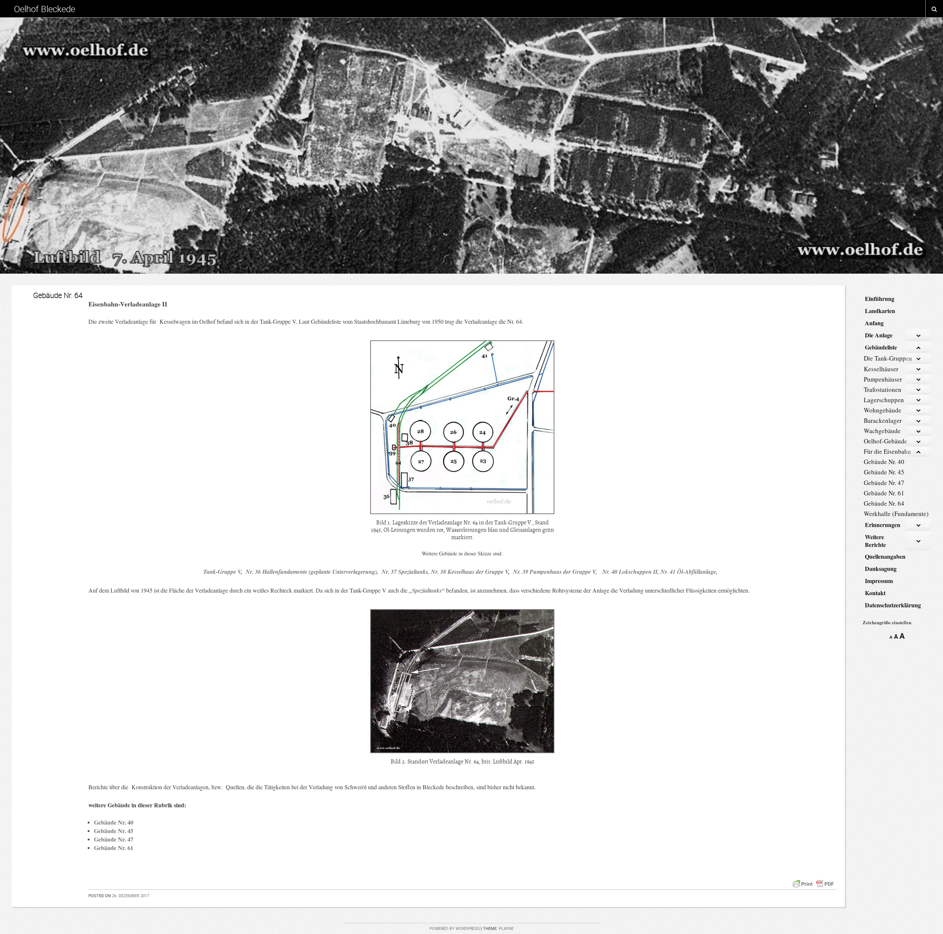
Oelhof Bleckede (44, 9)
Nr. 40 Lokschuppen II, (631, 572)
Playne (506, 928)
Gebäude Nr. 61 (113, 847)
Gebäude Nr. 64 (58, 295)
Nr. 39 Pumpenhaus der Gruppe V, (555, 572)
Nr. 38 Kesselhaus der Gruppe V (469, 572)
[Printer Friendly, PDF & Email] (813, 882)
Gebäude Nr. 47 (113, 839)
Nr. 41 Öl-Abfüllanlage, (689, 572)
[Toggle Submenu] (918, 335)
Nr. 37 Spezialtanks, (405, 572)
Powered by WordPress (455, 928)
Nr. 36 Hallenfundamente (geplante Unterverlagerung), (313, 572)
